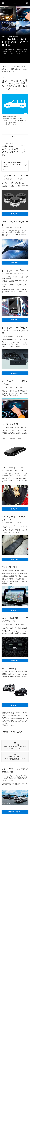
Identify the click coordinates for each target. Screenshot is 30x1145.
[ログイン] (27, 3)
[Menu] (3, 3)
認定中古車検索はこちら (15, 812)
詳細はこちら (14, 214)
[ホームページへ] (15, 3)
